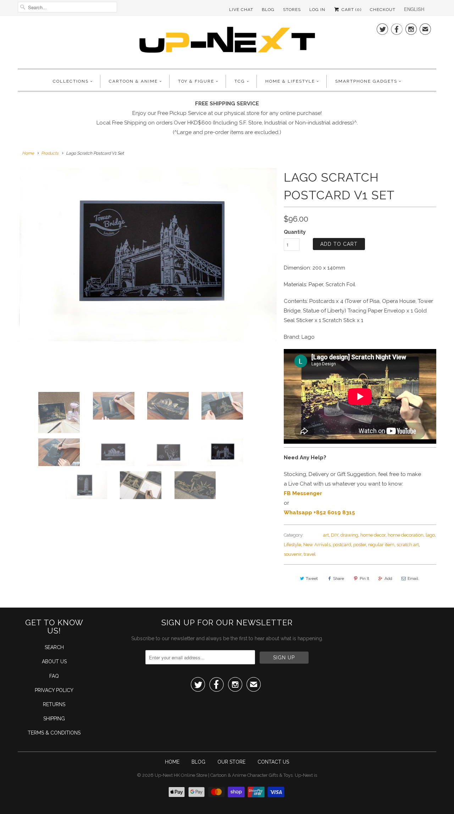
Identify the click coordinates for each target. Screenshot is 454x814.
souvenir (292, 554)
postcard (342, 544)
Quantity (295, 232)
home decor (373, 535)
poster (359, 544)
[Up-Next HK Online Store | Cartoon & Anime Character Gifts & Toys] (227, 41)
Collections (71, 81)
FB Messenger (303, 493)
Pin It (364, 578)
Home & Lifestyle (290, 81)
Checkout (382, 9)
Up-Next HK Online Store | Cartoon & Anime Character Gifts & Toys (224, 775)
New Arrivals (317, 544)
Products (50, 153)
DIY (334, 535)
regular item (381, 544)
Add (388, 578)
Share (338, 578)
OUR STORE (231, 762)
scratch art (408, 544)
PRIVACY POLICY (54, 690)
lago (430, 535)
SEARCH (54, 647)
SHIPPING (54, 718)
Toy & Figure (196, 81)
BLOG (198, 762)
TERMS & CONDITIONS (54, 733)
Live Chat (241, 9)
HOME (172, 762)
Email (413, 578)
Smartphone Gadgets (366, 81)
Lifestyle (292, 544)
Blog (268, 9)
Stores (292, 9)
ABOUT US (54, 661)
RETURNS (54, 704)
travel (310, 554)
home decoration (405, 535)
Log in (317, 9)
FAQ (54, 676)
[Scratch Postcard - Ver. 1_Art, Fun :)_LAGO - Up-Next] (147, 254)
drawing (349, 535)
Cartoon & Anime (133, 81)
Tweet (312, 578)
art (326, 535)
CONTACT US (273, 762)
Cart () (350, 9)
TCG (239, 81)
